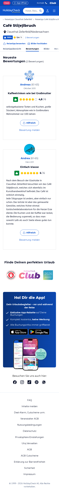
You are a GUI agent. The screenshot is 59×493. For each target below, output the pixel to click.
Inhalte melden (30, 406)
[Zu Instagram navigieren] (22, 382)
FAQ (29, 400)
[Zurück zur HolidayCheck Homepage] (11, 11)
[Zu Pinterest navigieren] (36, 382)
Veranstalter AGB (29, 418)
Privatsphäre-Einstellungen (29, 437)
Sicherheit (29, 468)
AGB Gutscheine (29, 455)
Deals (6, 3)
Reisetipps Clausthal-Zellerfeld (18, 19)
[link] (47, 11)
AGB (29, 449)
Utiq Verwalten (29, 443)
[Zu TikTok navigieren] (29, 382)
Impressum (29, 474)
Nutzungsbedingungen (29, 425)
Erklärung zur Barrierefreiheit (29, 462)
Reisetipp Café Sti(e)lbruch (47, 19)
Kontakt (40, 3)
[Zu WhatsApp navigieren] (43, 382)
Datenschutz (29, 431)
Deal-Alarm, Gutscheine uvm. (29, 412)
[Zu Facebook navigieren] (14, 382)
